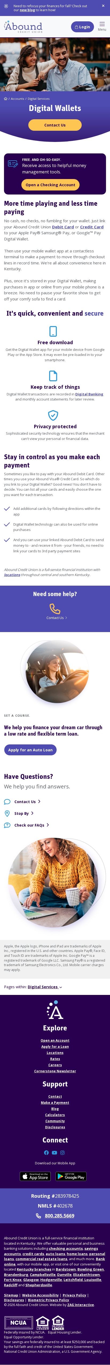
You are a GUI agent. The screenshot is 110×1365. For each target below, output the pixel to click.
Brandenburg (16, 1274)
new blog (27, 10)
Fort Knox (13, 1279)
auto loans (55, 1253)
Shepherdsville (38, 1285)
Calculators (55, 1115)
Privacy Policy (74, 1295)
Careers (55, 1065)
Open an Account (55, 1040)
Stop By (21, 813)
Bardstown (66, 1269)
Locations (55, 1052)
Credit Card (92, 226)
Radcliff (10, 1285)
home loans (77, 1253)
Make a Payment (55, 1102)
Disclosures (55, 1127)
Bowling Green (90, 1269)
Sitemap (11, 1295)
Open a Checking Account (50, 184)
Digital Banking (89, 394)
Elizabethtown (86, 1274)
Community (55, 1121)
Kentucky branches (34, 1269)
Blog (55, 1108)
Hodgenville (51, 1279)
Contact (55, 1096)
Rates (55, 1059)
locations (12, 574)
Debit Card (63, 226)
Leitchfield (73, 1279)
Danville (64, 1274)
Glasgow (31, 1279)
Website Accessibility (40, 1295)
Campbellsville (43, 1274)
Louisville (92, 1279)
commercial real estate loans (41, 1258)
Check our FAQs (29, 825)
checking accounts (66, 1248)
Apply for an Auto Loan (30, 749)
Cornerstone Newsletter (55, 1071)
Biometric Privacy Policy (48, 1300)
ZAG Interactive (80, 1305)
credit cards (33, 1253)
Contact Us (25, 801)
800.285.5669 (59, 1215)
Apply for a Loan (55, 1046)
